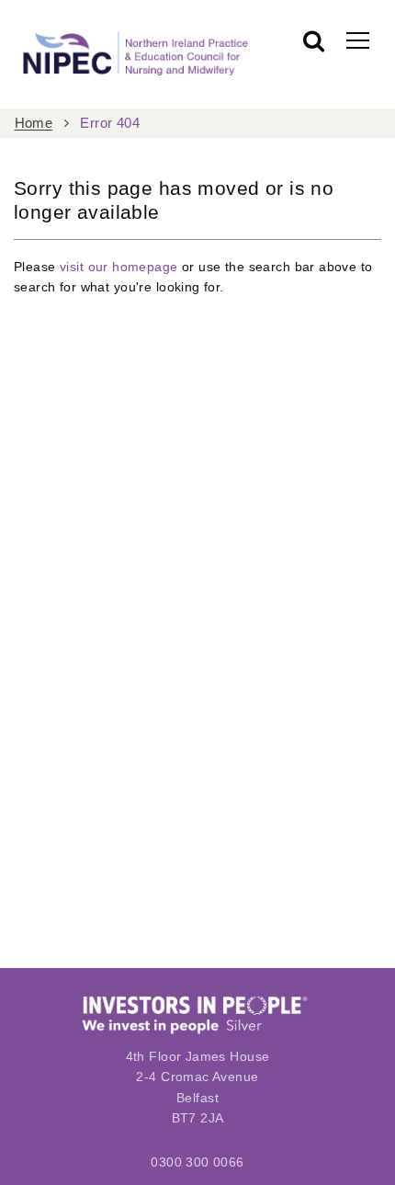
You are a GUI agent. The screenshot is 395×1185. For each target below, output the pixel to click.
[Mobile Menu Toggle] (357, 39)
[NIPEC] (132, 54)
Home (34, 123)
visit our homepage (119, 266)
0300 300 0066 (197, 1162)
